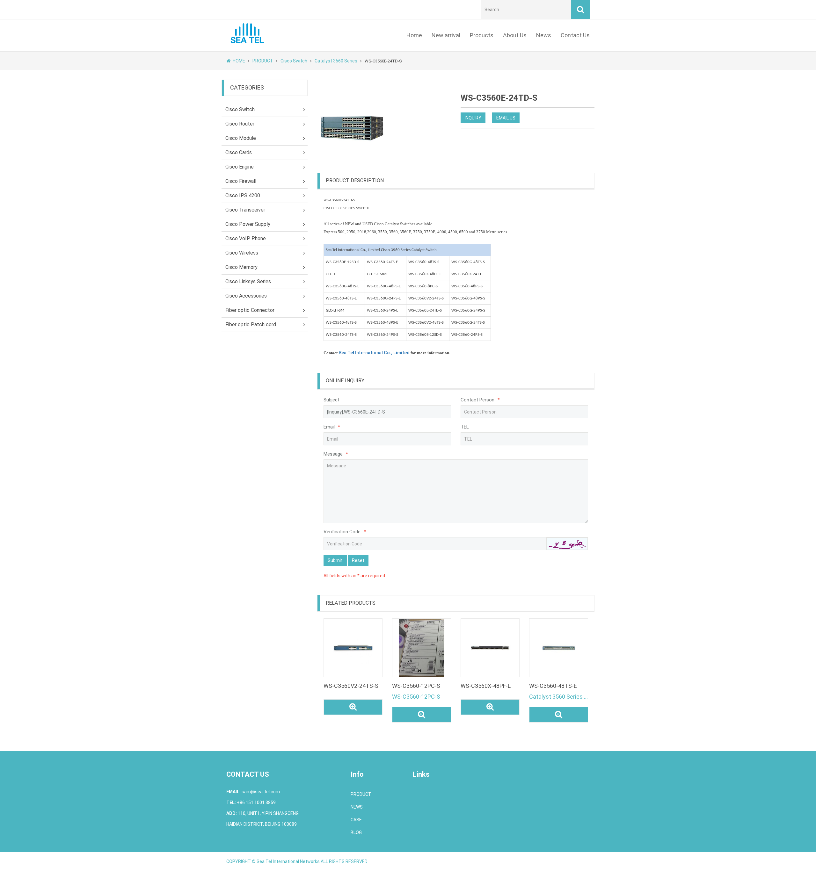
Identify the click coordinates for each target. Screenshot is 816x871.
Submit (335, 560)
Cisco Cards (238, 152)
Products (481, 35)
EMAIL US (505, 117)
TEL (465, 427)
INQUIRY (473, 117)
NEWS (357, 807)
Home (414, 35)
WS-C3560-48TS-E (553, 685)
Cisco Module (240, 138)
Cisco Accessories (246, 296)
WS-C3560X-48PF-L (486, 685)
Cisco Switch (293, 60)
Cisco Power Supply (247, 224)
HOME (239, 60)
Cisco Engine (239, 167)
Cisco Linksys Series (248, 281)
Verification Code (345, 532)
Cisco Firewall (240, 181)
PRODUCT (262, 60)
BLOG (356, 832)
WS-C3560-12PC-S (416, 685)
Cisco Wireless (241, 253)
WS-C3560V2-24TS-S (351, 685)
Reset (358, 560)
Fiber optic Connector (249, 310)
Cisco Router (239, 124)
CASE (356, 819)
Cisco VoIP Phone (245, 238)
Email (332, 427)
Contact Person (480, 400)
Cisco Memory (241, 267)
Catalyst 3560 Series (336, 60)
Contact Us (575, 35)
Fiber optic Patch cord (250, 324)
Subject (331, 400)
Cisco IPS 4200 (242, 195)
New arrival (446, 35)
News (543, 35)
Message (336, 454)
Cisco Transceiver (245, 210)
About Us (515, 35)
